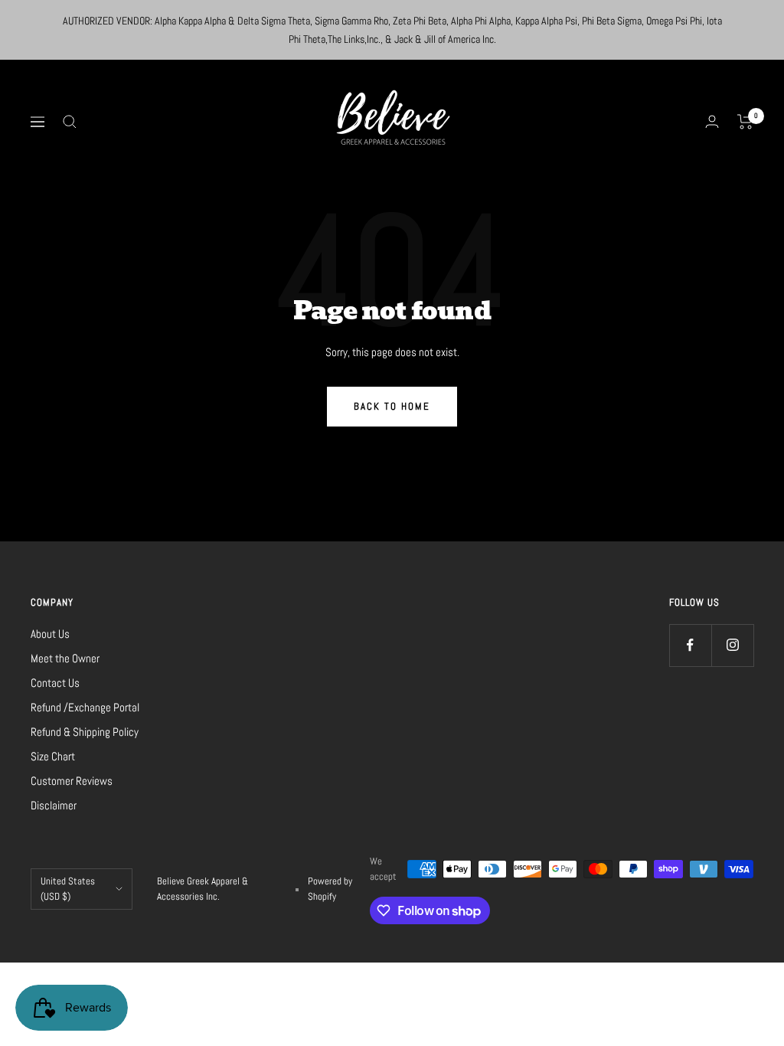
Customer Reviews (72, 780)
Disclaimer (54, 805)
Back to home (392, 406)
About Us (50, 633)
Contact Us (55, 682)
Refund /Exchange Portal (85, 707)
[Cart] (745, 121)
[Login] (712, 121)
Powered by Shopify (330, 888)
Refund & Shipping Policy (85, 731)
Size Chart (53, 756)
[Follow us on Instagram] (732, 645)
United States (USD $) (68, 888)
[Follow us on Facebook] (690, 645)
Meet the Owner (65, 658)
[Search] (70, 122)
